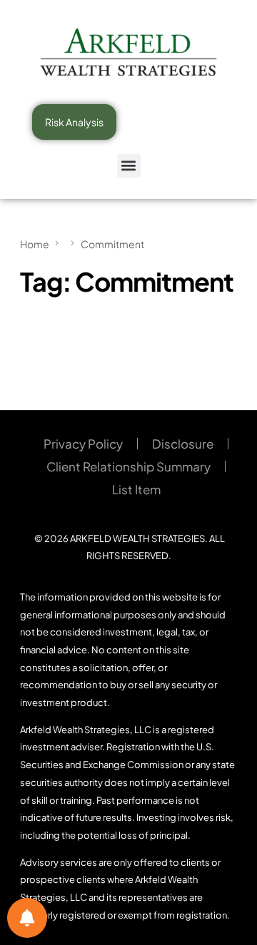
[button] (129, 166)
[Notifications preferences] (27, 918)
